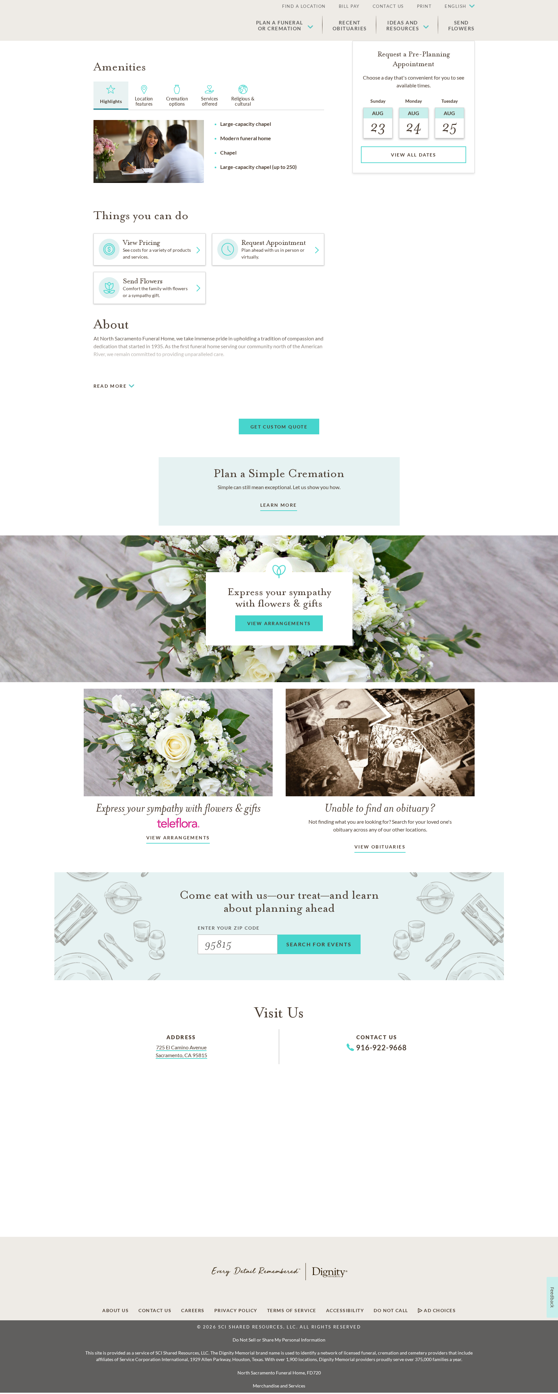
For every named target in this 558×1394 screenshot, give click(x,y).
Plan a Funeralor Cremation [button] (279, 25)
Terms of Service (291, 1310)
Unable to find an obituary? (380, 808)
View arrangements (178, 837)
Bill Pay (349, 6)
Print (424, 6)
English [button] (455, 6)
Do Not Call (391, 1310)
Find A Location (304, 6)
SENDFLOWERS (461, 25)
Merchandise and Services (279, 1385)
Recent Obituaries (350, 25)
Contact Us (388, 6)
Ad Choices (439, 1310)
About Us (115, 1310)
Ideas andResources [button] (402, 25)
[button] (456, 6)
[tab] (111, 96)
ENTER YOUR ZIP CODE (229, 928)
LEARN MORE (278, 505)
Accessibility (345, 1310)
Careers (193, 1310)
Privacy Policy (235, 1310)
